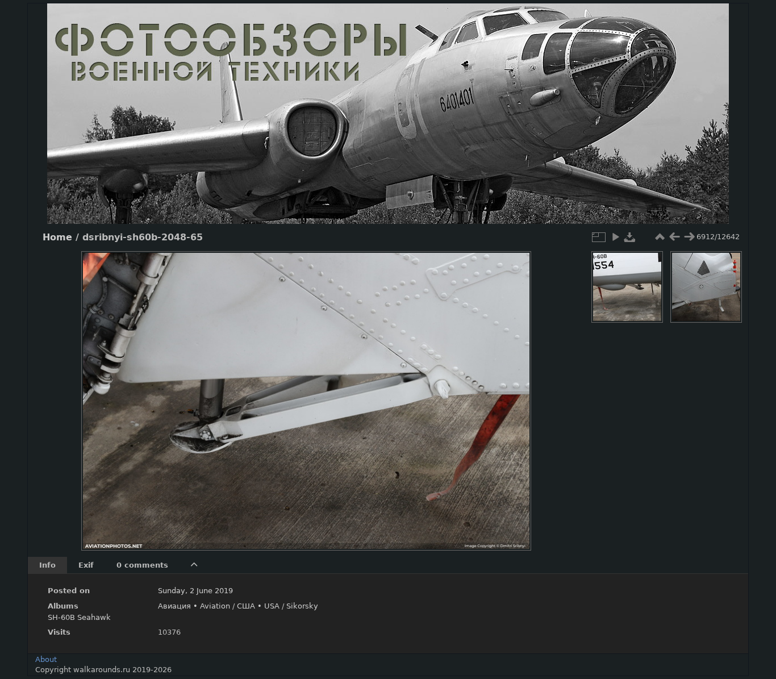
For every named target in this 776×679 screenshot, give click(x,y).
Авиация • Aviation (194, 606)
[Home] (388, 113)
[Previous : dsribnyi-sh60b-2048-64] (674, 237)
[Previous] (99, 392)
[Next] (513, 392)
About (46, 659)
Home (57, 237)
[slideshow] (615, 237)
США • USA (258, 606)
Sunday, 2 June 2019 (195, 590)
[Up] (302, 268)
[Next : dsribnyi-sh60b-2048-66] (689, 237)
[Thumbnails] (659, 237)
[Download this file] (630, 237)
